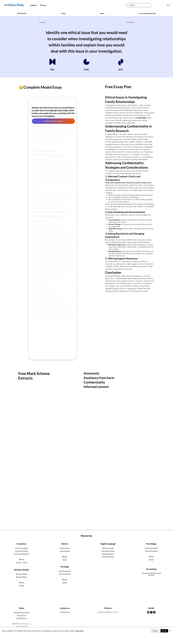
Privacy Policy (79, 631)
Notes (25, 562)
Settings (155, 631)
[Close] (170, 630)
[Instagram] (154, 612)
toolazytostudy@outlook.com (108, 612)
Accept (164, 631)
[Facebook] (151, 612)
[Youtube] (148, 612)
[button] (33, 5)
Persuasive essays (108, 557)
